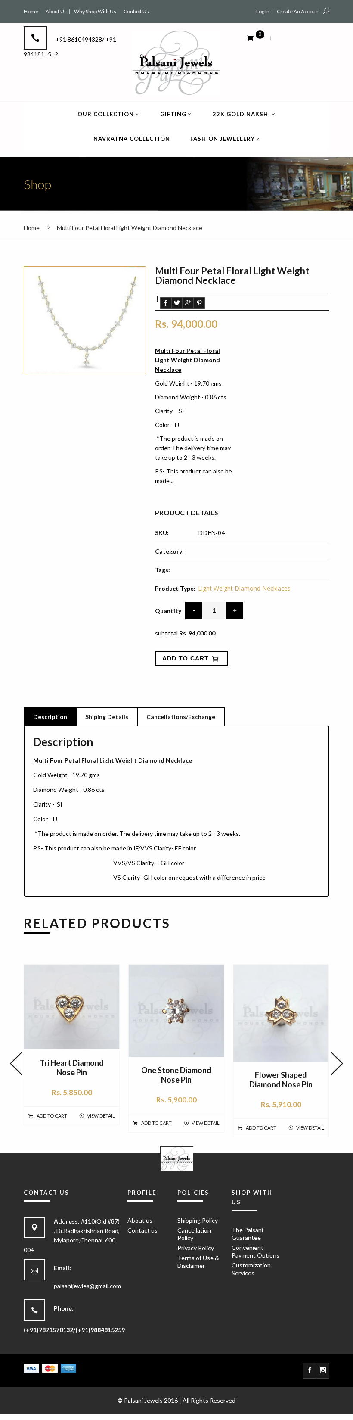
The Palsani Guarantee (247, 1233)
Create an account (298, 11)
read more (169, 494)
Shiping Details (106, 716)
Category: (169, 551)
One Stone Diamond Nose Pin (176, 1074)
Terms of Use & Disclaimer (198, 1261)
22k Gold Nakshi (241, 114)
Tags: (162, 569)
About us (139, 1220)
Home (32, 227)
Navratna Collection (131, 138)
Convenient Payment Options (255, 1251)
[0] (250, 37)
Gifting (173, 114)
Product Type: (175, 588)
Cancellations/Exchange (180, 716)
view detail (101, 1115)
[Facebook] (309, 1370)
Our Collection (105, 114)
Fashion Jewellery (222, 138)
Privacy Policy (195, 1248)
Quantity (168, 610)
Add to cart (52, 1115)
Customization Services (251, 1269)
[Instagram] (322, 1370)
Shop (37, 184)
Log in (262, 11)
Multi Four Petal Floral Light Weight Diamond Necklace (129, 227)
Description (50, 716)
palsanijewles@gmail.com (87, 1285)
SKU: (162, 532)
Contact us (142, 1230)
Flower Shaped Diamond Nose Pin (281, 1079)
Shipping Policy (197, 1220)
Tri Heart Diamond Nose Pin (72, 1067)
